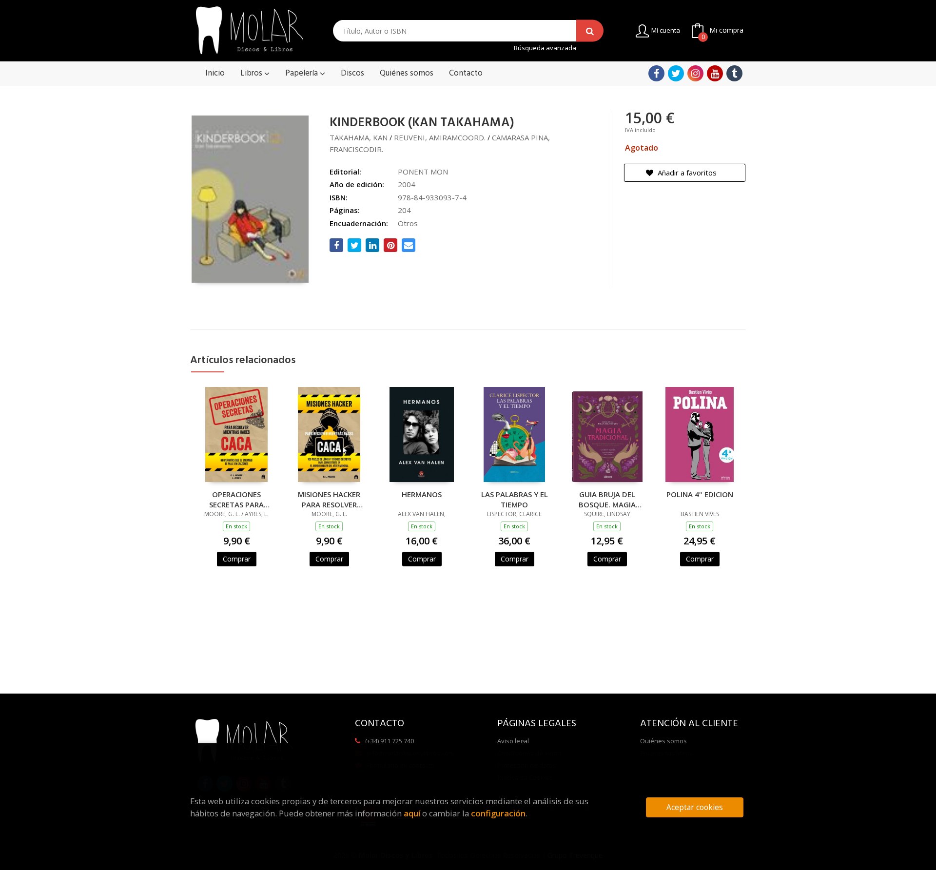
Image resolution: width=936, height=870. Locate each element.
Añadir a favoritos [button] (686, 172)
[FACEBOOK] (656, 73)
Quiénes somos (663, 740)
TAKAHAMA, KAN (359, 137)
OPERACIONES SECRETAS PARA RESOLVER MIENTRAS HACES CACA (236, 499)
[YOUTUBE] (715, 73)
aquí (412, 813)
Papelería (302, 73)
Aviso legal (513, 740)
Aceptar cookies (694, 807)
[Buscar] (590, 31)
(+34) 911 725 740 (389, 740)
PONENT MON (423, 171)
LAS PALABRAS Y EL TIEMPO (514, 499)
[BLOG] (734, 73)
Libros (252, 73)
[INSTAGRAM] (695, 73)
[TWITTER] (676, 73)
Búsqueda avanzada (545, 48)
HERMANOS (422, 494)
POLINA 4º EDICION (699, 494)
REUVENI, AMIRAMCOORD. (440, 137)
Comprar (237, 558)
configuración (498, 813)
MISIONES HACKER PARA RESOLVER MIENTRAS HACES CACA (329, 499)
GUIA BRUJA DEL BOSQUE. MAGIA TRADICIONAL (607, 499)
